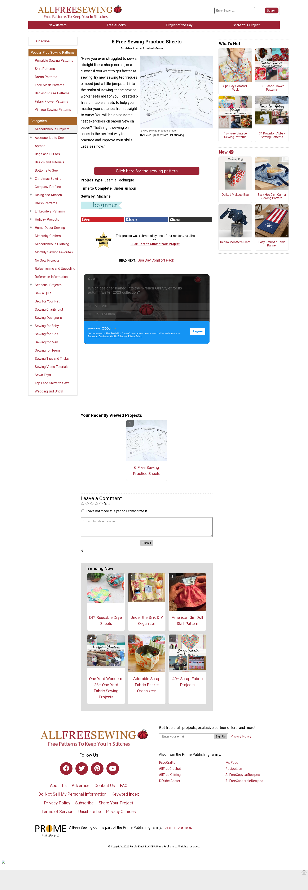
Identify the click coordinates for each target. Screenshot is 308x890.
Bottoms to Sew (46, 170)
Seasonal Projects (48, 285)
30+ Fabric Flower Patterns (272, 88)
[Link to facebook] (66, 768)
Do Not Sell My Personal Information (72, 794)
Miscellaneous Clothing (52, 244)
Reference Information (51, 277)
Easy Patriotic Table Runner (272, 244)
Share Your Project (116, 802)
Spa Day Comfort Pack (156, 260)
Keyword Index (125, 794)
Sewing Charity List (49, 309)
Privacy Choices (121, 811)
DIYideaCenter (169, 781)
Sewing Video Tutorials (52, 367)
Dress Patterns (46, 77)
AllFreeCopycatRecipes (242, 775)
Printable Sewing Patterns (54, 61)
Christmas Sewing (48, 179)
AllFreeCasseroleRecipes (244, 781)
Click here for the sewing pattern (147, 170)
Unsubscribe (89, 811)
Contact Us (104, 785)
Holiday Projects (47, 220)
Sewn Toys (43, 375)
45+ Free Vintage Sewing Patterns (235, 135)
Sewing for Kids (46, 334)
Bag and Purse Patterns (52, 93)
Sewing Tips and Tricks (52, 359)
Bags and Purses (47, 154)
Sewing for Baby (47, 326)
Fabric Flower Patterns (51, 101)
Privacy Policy (57, 802)
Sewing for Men (46, 342)
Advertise (80, 785)
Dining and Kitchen (48, 195)
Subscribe (42, 41)
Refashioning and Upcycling (55, 269)
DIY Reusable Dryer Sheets (106, 620)
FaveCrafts (167, 763)
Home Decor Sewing (50, 228)
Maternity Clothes (48, 236)
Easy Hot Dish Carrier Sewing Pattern (272, 196)
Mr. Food (231, 763)
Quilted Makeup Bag (235, 195)
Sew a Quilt (43, 293)
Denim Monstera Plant (235, 242)
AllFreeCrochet (170, 769)
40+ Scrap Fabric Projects (187, 681)
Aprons (40, 146)
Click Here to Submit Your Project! (155, 244)
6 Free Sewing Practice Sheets (146, 470)
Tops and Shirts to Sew (52, 383)
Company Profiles (48, 187)
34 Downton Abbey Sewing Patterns (272, 135)
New (223, 152)
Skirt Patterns (45, 69)
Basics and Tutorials (49, 162)
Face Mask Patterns (49, 85)
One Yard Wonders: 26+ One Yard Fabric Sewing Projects (106, 687)
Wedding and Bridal (49, 391)
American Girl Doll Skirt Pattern (187, 620)
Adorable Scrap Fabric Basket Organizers (146, 684)
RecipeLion (233, 769)
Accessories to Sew (50, 138)
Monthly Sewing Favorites (54, 252)
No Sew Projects (47, 260)
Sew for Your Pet (47, 301)
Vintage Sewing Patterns (53, 110)
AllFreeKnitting (170, 775)
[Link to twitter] (81, 768)
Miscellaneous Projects (52, 129)
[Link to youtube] (112, 768)
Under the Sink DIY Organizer (147, 620)
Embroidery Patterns (50, 211)
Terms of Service (57, 811)
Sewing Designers (48, 318)
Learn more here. (178, 827)
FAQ (123, 785)
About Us (58, 785)
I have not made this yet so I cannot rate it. (117, 511)
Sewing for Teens (48, 350)
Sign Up (220, 736)
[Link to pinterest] (97, 768)
